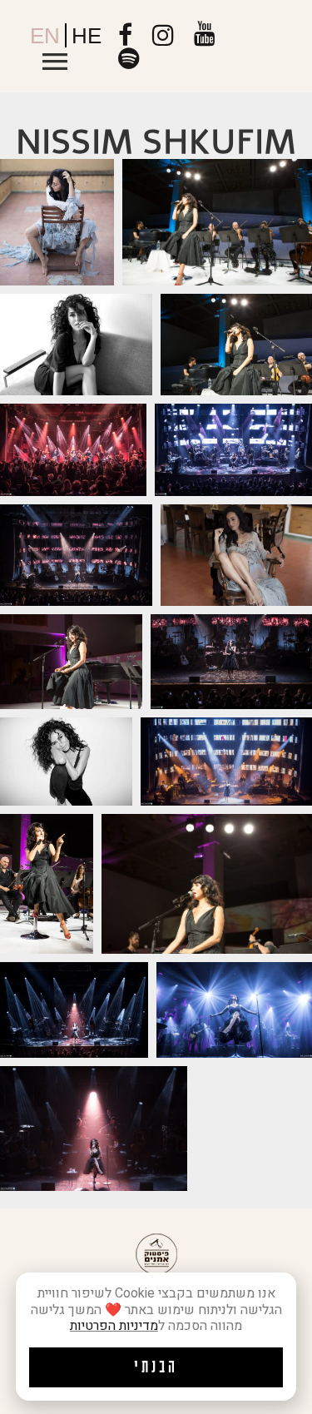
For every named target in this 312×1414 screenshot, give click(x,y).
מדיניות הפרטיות (114, 1326)
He (87, 35)
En (45, 35)
